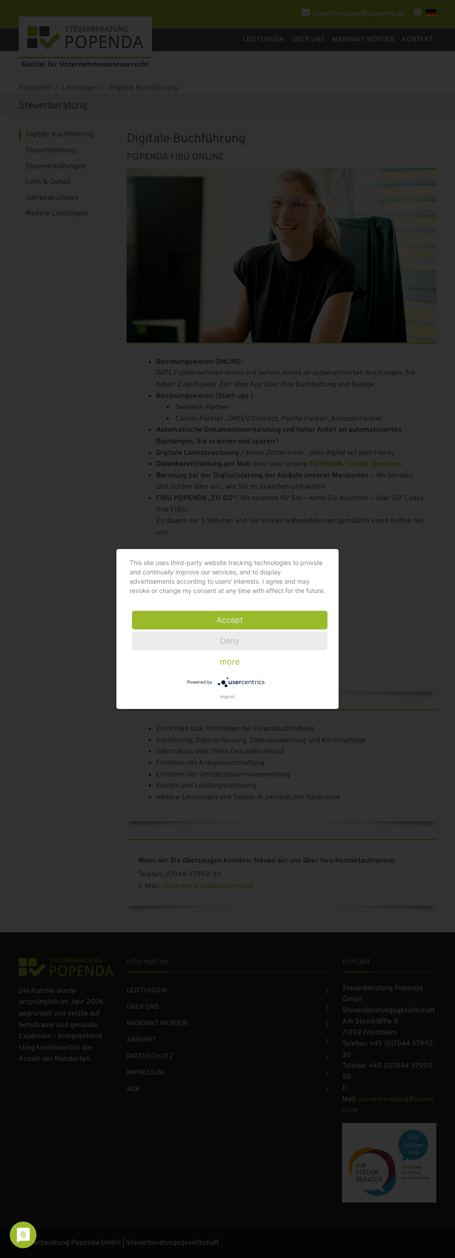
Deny (229, 640)
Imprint (227, 696)
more (229, 661)
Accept (229, 620)
